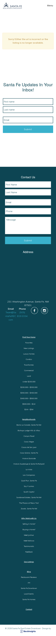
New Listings (29, 348)
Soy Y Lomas (29, 486)
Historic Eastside (29, 458)
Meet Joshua (29, 535)
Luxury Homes (29, 354)
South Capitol (29, 492)
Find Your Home (28, 337)
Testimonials (29, 546)
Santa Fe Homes (28, 599)
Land (29, 376)
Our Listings (29, 562)
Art (29, 583)
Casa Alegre (29, 442)
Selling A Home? (29, 524)
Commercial (29, 370)
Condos (29, 359)
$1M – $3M (28, 409)
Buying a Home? (29, 529)
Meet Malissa (29, 541)
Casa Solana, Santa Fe (29, 453)
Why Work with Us (28, 518)
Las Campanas (29, 475)
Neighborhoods (28, 419)
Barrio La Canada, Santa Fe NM (29, 425)
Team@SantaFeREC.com (10, 316)
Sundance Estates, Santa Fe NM (28, 497)
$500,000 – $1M (28, 404)
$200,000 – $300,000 (28, 387)
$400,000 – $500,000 (28, 398)
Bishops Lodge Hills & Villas (29, 430)
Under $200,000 (29, 382)
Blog (29, 572)
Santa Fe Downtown (29, 588)
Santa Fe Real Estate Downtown (12, 5)
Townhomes (29, 365)
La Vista (29, 469)
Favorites (29, 343)
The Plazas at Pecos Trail (29, 503)
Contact (29, 609)
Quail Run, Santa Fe (29, 481)
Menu (50, 5)
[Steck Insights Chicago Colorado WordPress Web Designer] (28, 631)
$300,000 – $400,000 (28, 393)
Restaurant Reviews (29, 577)
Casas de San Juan (28, 447)
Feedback (29, 552)
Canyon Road (29, 436)
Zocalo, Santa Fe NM (29, 508)
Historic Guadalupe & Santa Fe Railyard (28, 464)
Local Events (29, 594)
